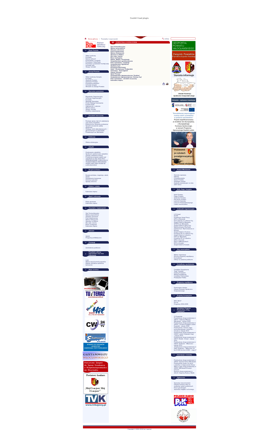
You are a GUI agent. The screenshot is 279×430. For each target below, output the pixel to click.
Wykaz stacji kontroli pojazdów (96, 262)
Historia (176, 176)
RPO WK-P (177, 301)
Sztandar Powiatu (180, 198)
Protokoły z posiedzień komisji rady (97, 63)
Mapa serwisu (94, 269)
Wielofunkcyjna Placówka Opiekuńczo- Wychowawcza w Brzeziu (184, 228)
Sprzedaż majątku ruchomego (184, 389)
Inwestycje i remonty (184, 354)
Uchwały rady (90, 65)
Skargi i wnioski (91, 67)
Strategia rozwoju (180, 181)
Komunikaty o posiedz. (93, 60)
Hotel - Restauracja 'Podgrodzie (122, 69)
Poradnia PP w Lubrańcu (182, 238)
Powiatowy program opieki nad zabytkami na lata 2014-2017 (96, 157)
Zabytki (91, 147)
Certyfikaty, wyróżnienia (185, 264)
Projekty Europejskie (184, 295)
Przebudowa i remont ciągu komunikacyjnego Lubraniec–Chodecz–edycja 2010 (184, 329)
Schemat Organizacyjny (93, 98)
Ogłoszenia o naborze (93, 106)
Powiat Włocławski (183, 169)
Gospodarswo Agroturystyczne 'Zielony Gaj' (126, 77)
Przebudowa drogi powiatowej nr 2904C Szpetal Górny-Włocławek (185, 360)
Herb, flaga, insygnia (184, 189)
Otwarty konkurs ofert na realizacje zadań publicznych (183, 385)
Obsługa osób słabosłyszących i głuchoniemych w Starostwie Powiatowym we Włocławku (96, 130)
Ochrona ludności (91, 180)
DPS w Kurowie (179, 240)
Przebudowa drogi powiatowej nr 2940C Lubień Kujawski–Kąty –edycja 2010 (185, 334)
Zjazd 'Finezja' (115, 74)
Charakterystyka (179, 178)
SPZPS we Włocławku (181, 224)
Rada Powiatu (93, 50)
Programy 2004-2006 (181, 304)
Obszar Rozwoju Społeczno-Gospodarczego (183, 290)
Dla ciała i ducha (91, 223)
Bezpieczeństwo (94, 170)
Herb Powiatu (178, 194)
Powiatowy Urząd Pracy (182, 217)
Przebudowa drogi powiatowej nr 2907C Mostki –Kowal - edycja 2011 (185, 338)
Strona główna (93, 39)
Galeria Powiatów (180, 273)
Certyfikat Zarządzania (181, 269)
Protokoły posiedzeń (92, 83)
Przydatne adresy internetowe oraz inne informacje (96, 253)
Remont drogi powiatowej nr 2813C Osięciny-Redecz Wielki (184, 372)
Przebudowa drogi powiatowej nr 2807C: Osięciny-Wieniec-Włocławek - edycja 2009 (185, 319)
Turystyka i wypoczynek (109, 39)
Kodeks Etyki (90, 104)
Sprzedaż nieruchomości (182, 383)
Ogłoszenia (181, 377)
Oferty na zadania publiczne (183, 259)
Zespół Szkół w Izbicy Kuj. (182, 225)
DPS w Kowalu (179, 243)
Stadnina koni (115, 66)
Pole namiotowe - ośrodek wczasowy (124, 78)
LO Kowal (177, 214)
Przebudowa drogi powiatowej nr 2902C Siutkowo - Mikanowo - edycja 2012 (185, 343)
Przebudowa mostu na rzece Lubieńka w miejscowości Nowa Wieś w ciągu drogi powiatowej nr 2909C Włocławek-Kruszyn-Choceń (185, 366)
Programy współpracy (185, 282)
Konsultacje (178, 258)
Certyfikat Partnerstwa (181, 276)
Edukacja (92, 137)
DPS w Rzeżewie (179, 219)
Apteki (88, 236)
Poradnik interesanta (96, 115)
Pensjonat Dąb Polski (118, 67)
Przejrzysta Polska (180, 277)
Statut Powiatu (179, 180)
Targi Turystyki (178, 271)
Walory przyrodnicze (92, 215)
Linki (87, 260)
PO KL (176, 302)
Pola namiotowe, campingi (120, 62)
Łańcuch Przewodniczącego (183, 202)
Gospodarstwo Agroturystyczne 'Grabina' (125, 75)
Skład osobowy (91, 55)
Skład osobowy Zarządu (94, 77)
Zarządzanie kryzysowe (93, 178)
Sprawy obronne (91, 181)
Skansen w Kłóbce (92, 221)
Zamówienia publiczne (93, 248)
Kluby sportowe (91, 201)
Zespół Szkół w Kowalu (181, 244)
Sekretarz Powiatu (92, 82)
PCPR (176, 216)
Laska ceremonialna (180, 204)
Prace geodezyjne (180, 388)
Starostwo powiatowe (96, 91)
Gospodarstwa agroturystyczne (122, 61)
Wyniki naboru (90, 108)
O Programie (178, 316)
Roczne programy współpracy (184, 256)
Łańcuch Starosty (180, 201)
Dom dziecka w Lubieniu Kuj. (183, 220)
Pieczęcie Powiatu (180, 199)
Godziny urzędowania (93, 111)
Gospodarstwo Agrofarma (120, 64)
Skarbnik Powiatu (91, 80)
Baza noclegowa (91, 224)
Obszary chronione (92, 216)
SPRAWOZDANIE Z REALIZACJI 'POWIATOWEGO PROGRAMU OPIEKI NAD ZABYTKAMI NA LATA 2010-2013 (97, 162)
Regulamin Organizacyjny (94, 96)
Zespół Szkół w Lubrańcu (182, 235)
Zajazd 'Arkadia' (116, 72)
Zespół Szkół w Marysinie (182, 222)
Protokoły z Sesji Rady (93, 62)
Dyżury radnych (91, 59)
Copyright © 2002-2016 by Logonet (139, 429)
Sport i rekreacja (95, 196)
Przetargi (92, 242)
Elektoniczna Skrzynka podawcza (97, 124)
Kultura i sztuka (94, 186)
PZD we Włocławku (180, 236)
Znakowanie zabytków (93, 152)
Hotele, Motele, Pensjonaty (120, 59)
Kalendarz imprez (91, 191)
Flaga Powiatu (179, 196)
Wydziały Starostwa (92, 101)
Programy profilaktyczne (94, 238)
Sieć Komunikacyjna (92, 213)
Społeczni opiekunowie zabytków (97, 154)
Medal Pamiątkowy (180, 274)
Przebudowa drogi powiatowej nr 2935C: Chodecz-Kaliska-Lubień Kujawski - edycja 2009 (185, 324)
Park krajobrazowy (92, 218)
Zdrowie (91, 231)
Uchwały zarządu (91, 85)
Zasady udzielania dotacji (94, 155)
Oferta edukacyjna (92, 142)
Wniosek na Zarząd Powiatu (95, 86)
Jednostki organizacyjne (185, 209)
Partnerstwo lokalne (180, 287)
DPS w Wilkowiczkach (181, 241)
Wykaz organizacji (180, 255)
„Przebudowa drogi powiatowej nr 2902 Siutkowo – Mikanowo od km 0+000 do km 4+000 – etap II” (185, 348)
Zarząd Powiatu (94, 71)
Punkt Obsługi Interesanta (94, 103)
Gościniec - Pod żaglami (119, 70)
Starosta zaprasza (180, 175)
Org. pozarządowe (183, 249)
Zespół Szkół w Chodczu (182, 232)
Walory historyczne (92, 219)
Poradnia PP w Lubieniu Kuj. (183, 233)
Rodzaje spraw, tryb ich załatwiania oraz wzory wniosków (97, 121)
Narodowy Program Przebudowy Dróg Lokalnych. (184, 309)
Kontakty (89, 57)
